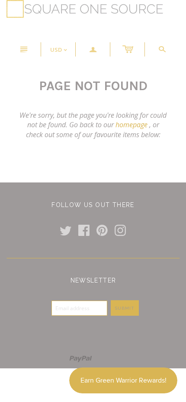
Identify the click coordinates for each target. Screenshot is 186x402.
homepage (131, 124)
